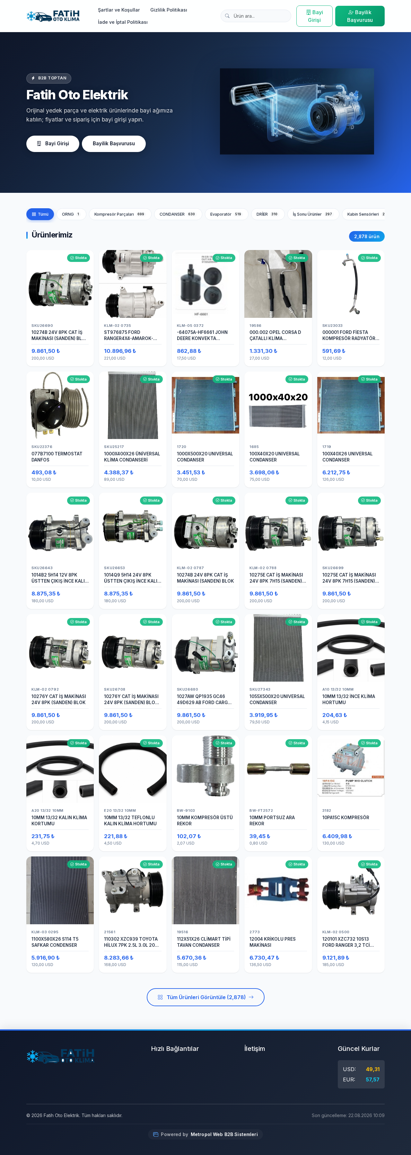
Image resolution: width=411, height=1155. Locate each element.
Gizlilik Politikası (168, 10)
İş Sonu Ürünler (312, 214)
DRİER (267, 214)
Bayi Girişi (315, 16)
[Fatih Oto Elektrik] (53, 16)
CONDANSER (177, 214)
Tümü (43, 214)
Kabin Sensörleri (368, 214)
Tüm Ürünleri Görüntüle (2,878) (206, 997)
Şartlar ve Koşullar (119, 10)
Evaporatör (225, 214)
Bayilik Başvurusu (360, 16)
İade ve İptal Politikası (123, 22)
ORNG (70, 214)
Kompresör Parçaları (119, 214)
